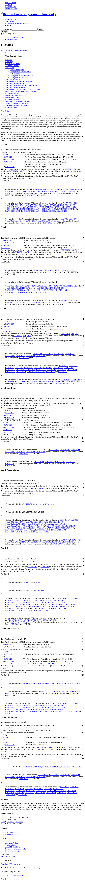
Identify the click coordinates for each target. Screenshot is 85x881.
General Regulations (12, 64)
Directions (10, 822)
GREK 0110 (30, 526)
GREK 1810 (78, 189)
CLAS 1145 (9, 207)
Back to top (5, 52)
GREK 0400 (61, 370)
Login (5, 31)
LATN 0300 (60, 288)
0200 (69, 169)
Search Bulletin (6, 29)
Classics (17, 74)
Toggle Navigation (7, 50)
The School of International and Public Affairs (21, 85)
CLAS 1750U (41, 370)
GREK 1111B (59, 189)
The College (9, 21)
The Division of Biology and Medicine (18, 82)
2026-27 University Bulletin (15, 37)
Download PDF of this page (11, 864)
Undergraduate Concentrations (16, 23)
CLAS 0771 (19, 368)
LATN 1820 (73, 191)
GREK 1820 (9, 243)
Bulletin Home (10, 7)
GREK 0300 (51, 370)
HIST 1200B (9, 159)
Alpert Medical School (13, 847)
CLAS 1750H (39, 207)
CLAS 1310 (7, 162)
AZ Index (8, 5)
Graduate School (11, 845)
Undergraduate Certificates (19, 78)
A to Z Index (9, 832)
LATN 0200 (70, 528)
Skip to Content (10, 3)
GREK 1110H (59, 207)
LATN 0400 (9, 290)
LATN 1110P (63, 191)
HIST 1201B (9, 167)
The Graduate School (12, 80)
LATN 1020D (10, 191)
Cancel (3, 879)
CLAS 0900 (38, 205)
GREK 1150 (69, 189)
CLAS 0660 (73, 203)
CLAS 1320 (7, 164)
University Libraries (12, 99)
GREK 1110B (37, 189)
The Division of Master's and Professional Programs (23, 89)
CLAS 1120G (48, 205)
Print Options (5, 111)
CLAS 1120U (70, 205)
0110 (73, 169)
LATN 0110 (60, 528)
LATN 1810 (7, 322)
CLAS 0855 (28, 205)
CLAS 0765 (9, 205)
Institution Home (11, 9)
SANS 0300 (32, 567)
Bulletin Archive (11, 107)
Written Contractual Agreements (16, 103)
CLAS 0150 (63, 203)
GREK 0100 (61, 169)
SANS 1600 (49, 504)
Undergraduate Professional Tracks (22, 76)
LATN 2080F (30, 195)
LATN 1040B (21, 191)
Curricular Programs (17, 70)
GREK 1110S (48, 189)
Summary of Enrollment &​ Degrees (17, 101)
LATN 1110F (42, 191)
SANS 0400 (27, 504)
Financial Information (12, 97)
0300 (44, 488)
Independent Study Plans (14, 95)
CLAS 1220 (7, 157)
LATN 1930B (10, 193)
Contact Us (19, 822)
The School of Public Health (15, 87)
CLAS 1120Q (59, 205)
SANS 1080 (37, 504)
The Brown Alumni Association (16, 105)
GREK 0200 (39, 526)
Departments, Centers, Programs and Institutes (21, 91)
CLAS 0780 (19, 205)
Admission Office (11, 843)
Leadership (9, 62)
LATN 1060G (32, 191)
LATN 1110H (53, 191)
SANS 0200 (62, 211)
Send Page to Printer (8, 857)
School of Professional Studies (16, 849)
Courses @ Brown (11, 39)
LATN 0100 (13, 171)
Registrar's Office (11, 834)
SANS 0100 (50, 211)
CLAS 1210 (7, 155)
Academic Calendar (12, 66)
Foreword (8, 60)
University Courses (12, 93)
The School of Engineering (14, 83)
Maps (3, 822)
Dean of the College (12, 851)
